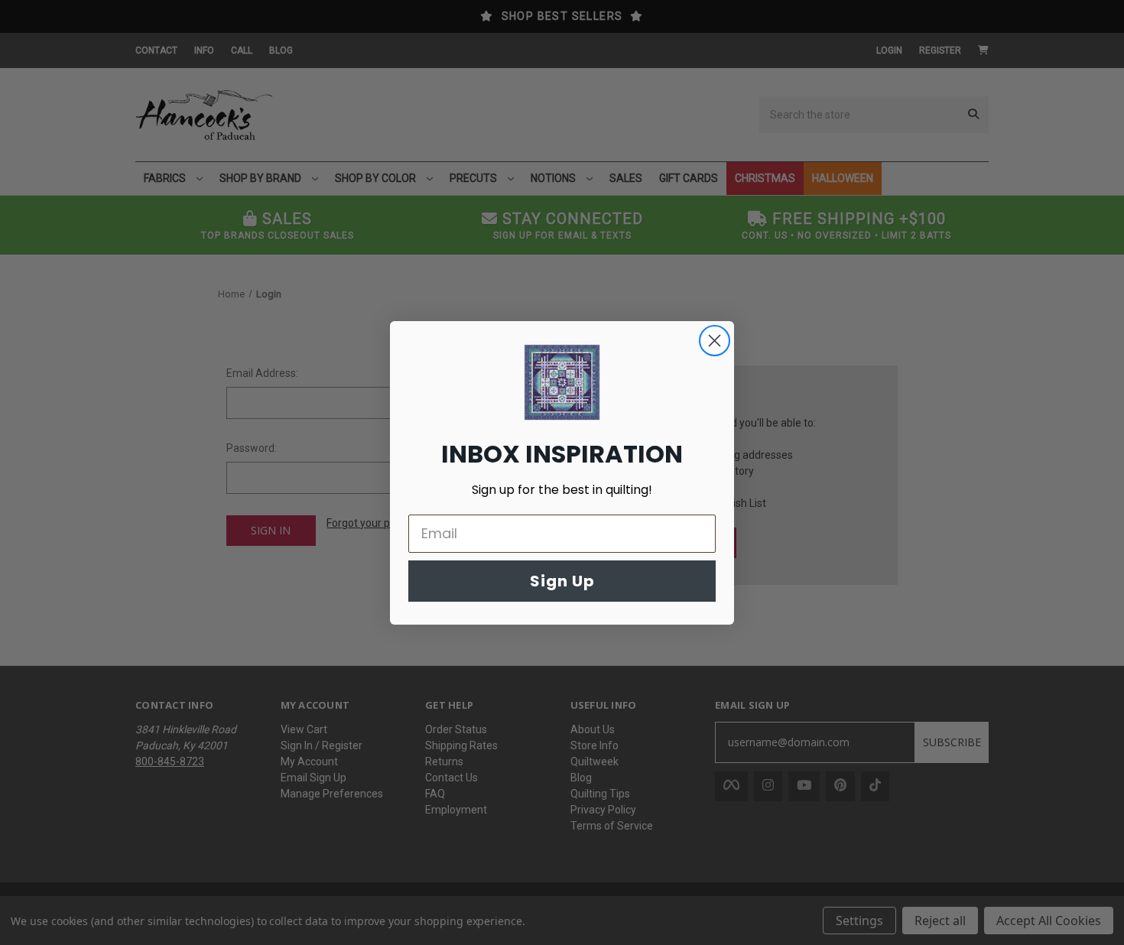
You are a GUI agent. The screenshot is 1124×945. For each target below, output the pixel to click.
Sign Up (562, 581)
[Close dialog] (714, 340)
